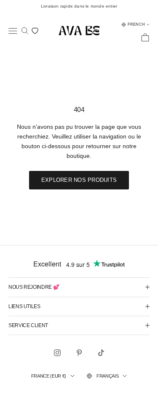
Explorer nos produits (79, 180)
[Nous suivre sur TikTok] (101, 353)
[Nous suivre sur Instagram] (57, 353)
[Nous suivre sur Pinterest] (79, 353)
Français (107, 375)
